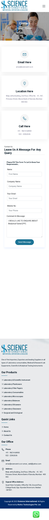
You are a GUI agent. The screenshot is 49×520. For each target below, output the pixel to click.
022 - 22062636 (24, 134)
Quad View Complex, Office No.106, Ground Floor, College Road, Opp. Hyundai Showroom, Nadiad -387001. (24, 487)
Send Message (24, 242)
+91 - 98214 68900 (24, 131)
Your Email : (12, 194)
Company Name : (14, 181)
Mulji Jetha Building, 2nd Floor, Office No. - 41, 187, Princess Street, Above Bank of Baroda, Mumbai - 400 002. (24, 99)
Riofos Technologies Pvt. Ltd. (29, 505)
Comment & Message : (16, 216)
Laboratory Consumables (13, 392)
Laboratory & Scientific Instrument (17, 380)
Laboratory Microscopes (13, 396)
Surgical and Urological (13, 413)
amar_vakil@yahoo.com (32, 464)
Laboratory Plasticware (13, 384)
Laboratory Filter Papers (13, 388)
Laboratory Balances (12, 401)
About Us (7, 431)
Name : (10, 169)
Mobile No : (12, 206)
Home (19, 28)
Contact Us (8, 435)
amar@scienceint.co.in (14, 464)
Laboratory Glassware (12, 409)
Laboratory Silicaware (12, 405)
